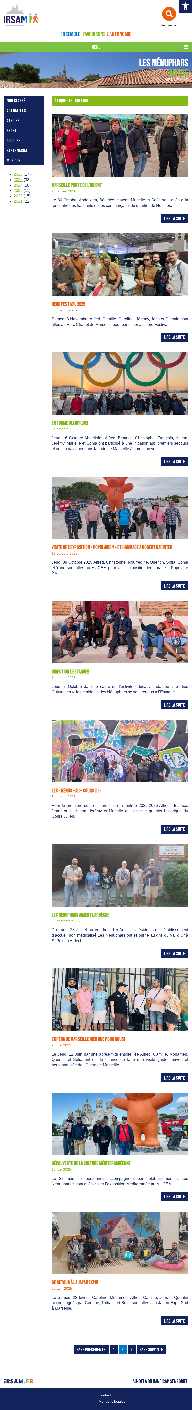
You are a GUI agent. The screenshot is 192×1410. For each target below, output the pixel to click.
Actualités (16, 111)
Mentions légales (112, 1401)
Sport (12, 131)
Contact (105, 1395)
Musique (14, 161)
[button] (185, 6)
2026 (18, 174)
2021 (18, 201)
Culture (13, 141)
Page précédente (91, 1350)
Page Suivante (151, 1350)
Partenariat (17, 151)
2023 (18, 190)
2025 (18, 180)
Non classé (16, 101)
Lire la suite (174, 219)
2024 (18, 185)
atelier (13, 121)
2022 (18, 196)
